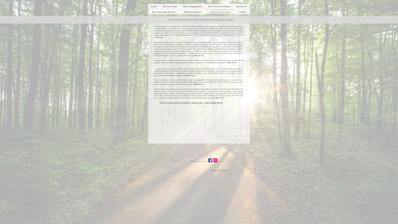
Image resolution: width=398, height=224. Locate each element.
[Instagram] (215, 160)
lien (231, 19)
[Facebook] (210, 160)
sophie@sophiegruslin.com (213, 103)
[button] (170, 6)
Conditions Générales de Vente (219, 170)
